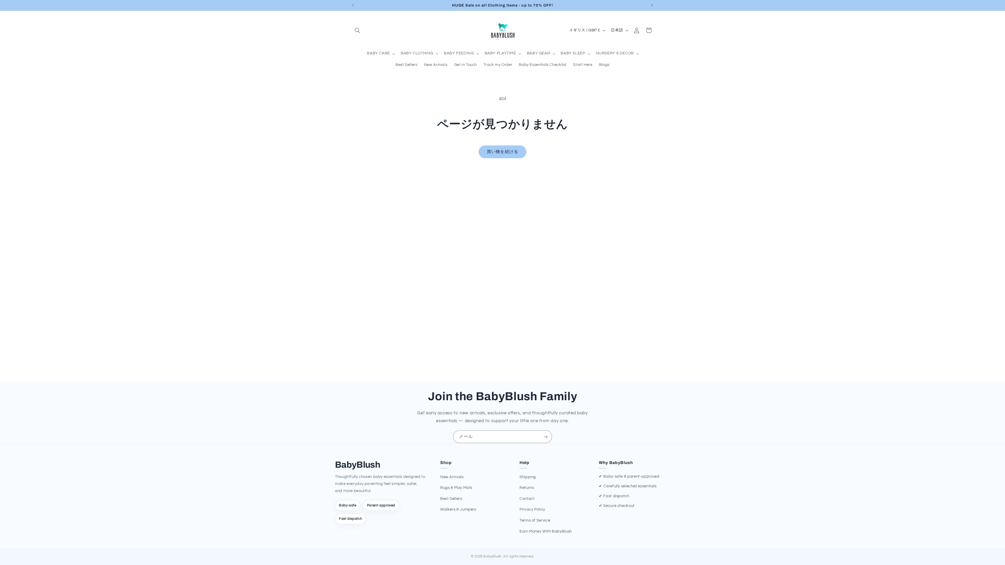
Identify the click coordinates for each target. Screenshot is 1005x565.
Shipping (528, 477)
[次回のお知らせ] (652, 5)
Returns (527, 488)
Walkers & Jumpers (458, 509)
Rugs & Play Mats (456, 488)
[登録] (546, 436)
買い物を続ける (502, 152)
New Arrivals (452, 477)
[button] (357, 30)
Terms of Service (535, 520)
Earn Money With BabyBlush (546, 531)
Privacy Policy (532, 509)
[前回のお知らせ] (353, 5)
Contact (527, 499)
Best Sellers (451, 499)
